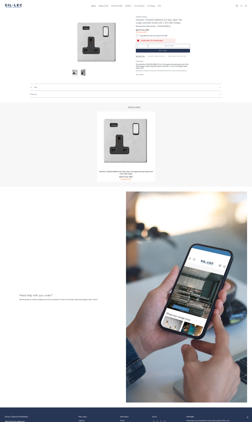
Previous (71, 42)
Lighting (81, 421)
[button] (93, 6)
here (85, 299)
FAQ (35, 87)
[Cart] (246, 5)
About (122, 421)
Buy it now (163, 50)
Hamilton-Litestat (141, 17)
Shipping (33, 94)
